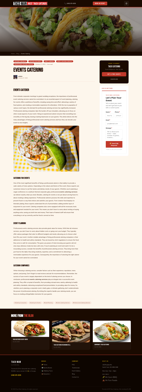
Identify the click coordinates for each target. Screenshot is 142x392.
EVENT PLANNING (49, 61)
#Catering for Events (35, 303)
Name (108, 112)
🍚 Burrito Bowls (47, 368)
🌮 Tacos (44, 365)
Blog (17, 54)
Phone (117, 112)
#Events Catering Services (63, 303)
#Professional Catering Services (81, 303)
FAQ (73, 365)
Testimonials (76, 368)
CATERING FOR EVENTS (35, 61)
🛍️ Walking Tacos (47, 371)
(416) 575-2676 (114, 79)
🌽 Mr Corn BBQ (109, 377)
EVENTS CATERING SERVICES (64, 61)
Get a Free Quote (114, 74)
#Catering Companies (20, 303)
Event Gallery (76, 371)
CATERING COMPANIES (20, 61)
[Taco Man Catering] (30, 3)
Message (109, 128)
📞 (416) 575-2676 (70, 3)
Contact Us (75, 377)
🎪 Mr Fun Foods (109, 380)
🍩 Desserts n (46, 374)
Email (108, 120)
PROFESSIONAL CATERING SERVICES (24, 64)
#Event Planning (48, 303)
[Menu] (126, 3)
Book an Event (100, 3)
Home (13, 54)
